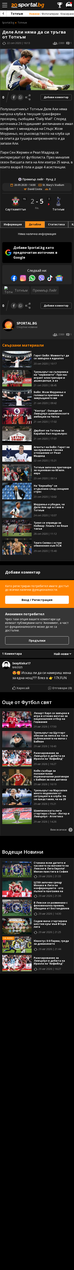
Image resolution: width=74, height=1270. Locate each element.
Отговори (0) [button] (62, 688)
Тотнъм (17, 14)
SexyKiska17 (21, 663)
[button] (37, 252)
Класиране (67, 14)
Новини (34, 14)
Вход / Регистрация (37, 600)
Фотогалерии (50, 14)
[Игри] (60, 5)
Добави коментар (56, 97)
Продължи (37, 640)
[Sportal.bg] (3, 13)
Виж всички (58, 829)
